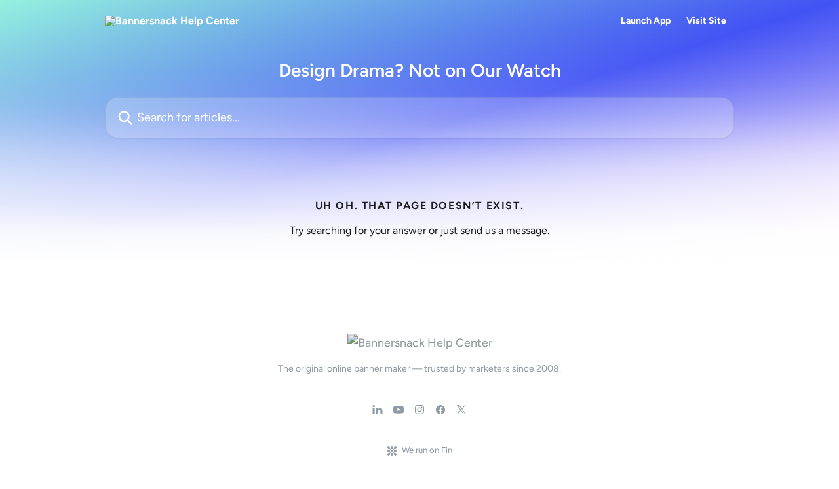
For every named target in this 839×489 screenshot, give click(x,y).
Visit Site (706, 21)
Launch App (646, 21)
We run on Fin (427, 450)
